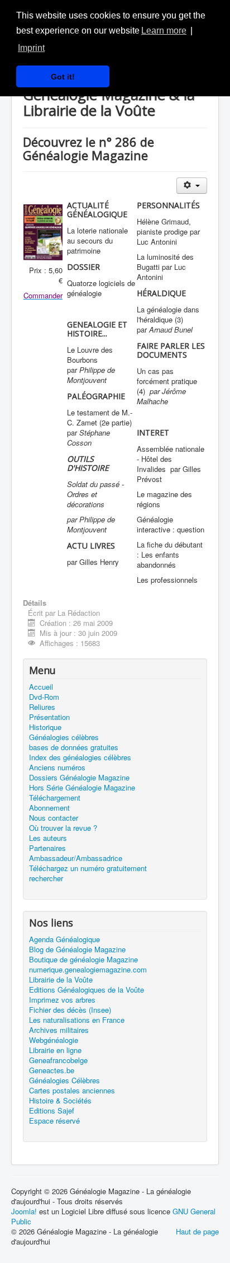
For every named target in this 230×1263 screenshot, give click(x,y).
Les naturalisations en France (76, 1020)
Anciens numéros (57, 768)
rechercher (46, 878)
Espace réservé (54, 1121)
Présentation (49, 717)
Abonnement (49, 808)
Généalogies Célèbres (64, 1080)
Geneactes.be (51, 1070)
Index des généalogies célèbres (80, 757)
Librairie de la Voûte (61, 980)
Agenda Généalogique (64, 939)
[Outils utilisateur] (191, 185)
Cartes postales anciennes (72, 1091)
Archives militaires (59, 1030)
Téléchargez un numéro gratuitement (88, 868)
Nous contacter (53, 818)
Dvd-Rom (44, 697)
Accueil (41, 687)
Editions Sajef (51, 1111)
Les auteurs (48, 838)
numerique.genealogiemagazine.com (88, 970)
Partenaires (47, 848)
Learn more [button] (163, 30)
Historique (45, 727)
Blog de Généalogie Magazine (77, 949)
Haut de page (197, 1231)
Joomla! (24, 1211)
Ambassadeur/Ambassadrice (75, 858)
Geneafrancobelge (58, 1060)
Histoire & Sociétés (60, 1101)
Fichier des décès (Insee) (70, 1010)
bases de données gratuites (73, 747)
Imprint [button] (31, 48)
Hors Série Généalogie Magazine (82, 788)
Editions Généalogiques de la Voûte (86, 990)
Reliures (42, 707)
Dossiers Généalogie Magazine (79, 778)
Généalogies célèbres (64, 737)
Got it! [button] (63, 76)
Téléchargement (54, 798)
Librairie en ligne (55, 1050)
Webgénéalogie (53, 1040)
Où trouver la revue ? (63, 828)
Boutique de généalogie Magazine (83, 960)
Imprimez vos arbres (62, 1000)
